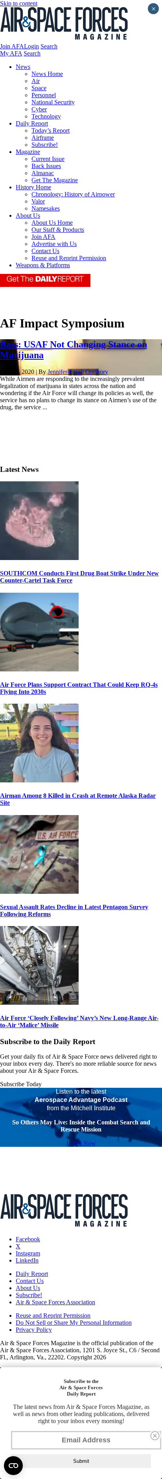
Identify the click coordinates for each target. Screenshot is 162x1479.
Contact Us (45, 251)
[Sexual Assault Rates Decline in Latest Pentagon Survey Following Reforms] (39, 891)
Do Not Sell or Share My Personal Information (74, 1322)
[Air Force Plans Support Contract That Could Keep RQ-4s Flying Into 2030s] (39, 669)
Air (35, 81)
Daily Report (32, 123)
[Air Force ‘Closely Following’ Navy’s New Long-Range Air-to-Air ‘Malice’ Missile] (39, 1002)
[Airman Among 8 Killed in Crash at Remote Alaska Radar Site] (39, 780)
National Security (53, 102)
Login (31, 46)
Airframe (42, 137)
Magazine (28, 151)
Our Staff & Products (57, 229)
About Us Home (52, 222)
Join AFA (12, 46)
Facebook (28, 1239)
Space (38, 88)
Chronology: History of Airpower (73, 194)
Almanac (42, 173)
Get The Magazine (54, 180)
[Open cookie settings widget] (13, 1465)
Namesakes (45, 208)
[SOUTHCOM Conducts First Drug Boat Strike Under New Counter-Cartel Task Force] (39, 558)
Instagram (28, 1253)
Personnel (43, 95)
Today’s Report (50, 130)
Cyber (39, 109)
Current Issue (47, 158)
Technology (46, 116)
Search (48, 46)
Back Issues (46, 166)
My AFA (11, 53)
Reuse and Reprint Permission (68, 258)
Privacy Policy (34, 1329)
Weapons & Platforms (43, 265)
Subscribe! (44, 144)
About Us (28, 215)
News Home (47, 73)
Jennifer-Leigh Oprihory (78, 371)
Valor (38, 201)
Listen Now (81, 1143)
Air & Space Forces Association (55, 1302)
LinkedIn (27, 1260)
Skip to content (18, 3)
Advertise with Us (54, 243)
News (23, 66)
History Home (33, 187)
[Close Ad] (155, 1436)
